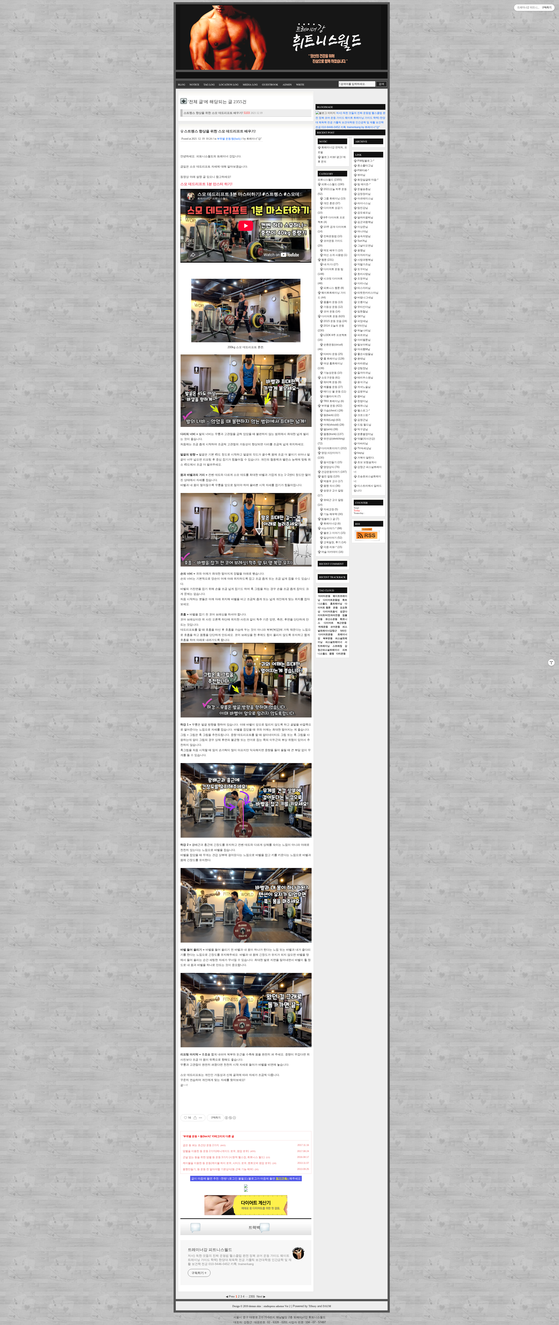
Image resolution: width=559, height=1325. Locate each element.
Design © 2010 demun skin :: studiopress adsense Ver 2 (261, 1306)
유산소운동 (331, 619)
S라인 (343, 630)
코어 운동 (332, 311)
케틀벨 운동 (333, 387)
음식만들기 (333, 462)
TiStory (312, 1306)
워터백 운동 (332, 382)
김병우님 (362, 391)
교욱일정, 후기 (335, 542)
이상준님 (362, 226)
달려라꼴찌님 (365, 217)
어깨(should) (334, 424)
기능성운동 (333, 372)
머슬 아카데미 (332, 551)
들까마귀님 (364, 372)
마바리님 (362, 443)
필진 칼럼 (330, 476)
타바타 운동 (333, 354)
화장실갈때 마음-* (367, 179)
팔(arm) (331, 429)
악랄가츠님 (364, 264)
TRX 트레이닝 (334, 401)
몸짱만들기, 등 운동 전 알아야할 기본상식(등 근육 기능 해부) (218, 1169)
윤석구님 (362, 382)
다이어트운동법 (331, 600)
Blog (181, 84)
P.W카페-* (363, 170)
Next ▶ (261, 1296)
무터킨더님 (364, 306)
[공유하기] (195, 1117)
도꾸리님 (362, 269)
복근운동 (342, 622)
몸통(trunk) (333, 434)
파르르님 (362, 335)
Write (300, 84)
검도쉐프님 (364, 212)
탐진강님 (362, 207)
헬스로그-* (363, 410)
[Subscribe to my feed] (246, 1191)
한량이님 (362, 401)
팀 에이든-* (364, 184)
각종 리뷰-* (333, 547)
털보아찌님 (364, 344)
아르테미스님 (365, 198)
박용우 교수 (333, 481)
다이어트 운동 (333, 316)
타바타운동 (324, 596)
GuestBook (270, 84)
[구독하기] (367, 534)
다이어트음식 (330, 611)
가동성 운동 (333, 306)
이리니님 (362, 283)
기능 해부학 (333, 514)
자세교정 (331, 509)
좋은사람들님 (365, 354)
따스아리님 (364, 287)
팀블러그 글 (330, 518)
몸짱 (331, 653)
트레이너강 (332, 523)
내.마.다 (331, 264)
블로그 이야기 (334, 532)
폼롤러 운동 (333, 302)
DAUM (327, 1306)
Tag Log (209, 84)
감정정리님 (364, 193)
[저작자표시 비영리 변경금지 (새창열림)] (230, 1118)
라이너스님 (364, 203)
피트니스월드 (330, 179)
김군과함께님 (365, 222)
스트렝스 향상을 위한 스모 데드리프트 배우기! (223, 113)
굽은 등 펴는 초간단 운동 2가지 (201, 1145)
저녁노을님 (364, 387)
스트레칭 (337, 646)
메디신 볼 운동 (335, 391)
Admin (287, 84)
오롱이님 (362, 302)
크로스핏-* (363, 415)
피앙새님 (362, 321)
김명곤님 (362, 419)
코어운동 (335, 626)
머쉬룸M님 (363, 349)
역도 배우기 (333, 250)
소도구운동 (330, 377)
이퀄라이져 (332, 396)
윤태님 (361, 358)
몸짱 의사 (332, 485)
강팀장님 (362, 368)
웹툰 (327, 259)
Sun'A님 (362, 240)
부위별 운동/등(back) (229, 138)
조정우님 (362, 278)
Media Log (250, 84)
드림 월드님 (364, 424)
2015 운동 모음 (335, 321)
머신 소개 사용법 (335, 255)
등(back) (205, 1136)
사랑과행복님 (365, 259)
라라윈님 (362, 363)
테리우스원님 (365, 377)
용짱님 (361, 250)
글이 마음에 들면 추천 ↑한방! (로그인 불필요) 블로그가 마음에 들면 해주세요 (246, 1178)
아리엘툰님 (364, 339)
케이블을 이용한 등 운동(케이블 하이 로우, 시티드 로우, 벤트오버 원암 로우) (227, 1163)
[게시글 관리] (200, 1117)
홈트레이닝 (336, 603)
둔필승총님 (364, 189)
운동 (335, 607)
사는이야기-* (331, 528)
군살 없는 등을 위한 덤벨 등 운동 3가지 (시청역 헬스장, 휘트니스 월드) (224, 1157)
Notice (194, 84)
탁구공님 (362, 429)
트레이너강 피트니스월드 (210, 1250)
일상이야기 (333, 537)
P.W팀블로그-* (365, 160)
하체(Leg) (332, 419)
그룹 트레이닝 (334, 198)
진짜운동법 (333, 236)
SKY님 (361, 316)
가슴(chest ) (333, 410)
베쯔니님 (362, 405)
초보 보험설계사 (366, 462)
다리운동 (341, 653)
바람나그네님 (365, 297)
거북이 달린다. (365, 457)
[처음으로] (280, 38)
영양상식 (332, 467)
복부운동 (328, 638)
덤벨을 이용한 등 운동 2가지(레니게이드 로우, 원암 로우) (216, 1151)
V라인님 (362, 325)
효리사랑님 (364, 274)
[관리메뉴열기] (551, 662)
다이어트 (328, 622)
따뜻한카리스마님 (367, 292)
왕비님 (361, 396)
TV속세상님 (364, 448)
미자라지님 (364, 255)
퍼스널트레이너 (333, 642)
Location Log (228, 84)
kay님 (360, 452)
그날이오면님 (365, 245)
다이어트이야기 (334, 448)
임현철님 (362, 311)
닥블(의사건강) (366, 438)
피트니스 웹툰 (334, 287)
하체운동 (323, 626)
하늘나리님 (364, 330)
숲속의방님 (364, 236)
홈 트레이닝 (334, 358)
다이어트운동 (325, 634)
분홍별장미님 (365, 434)
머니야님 (362, 231)
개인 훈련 (332, 203)
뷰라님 (361, 174)
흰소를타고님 (365, 165)
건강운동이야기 (334, 471)
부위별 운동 (190, 1136)
